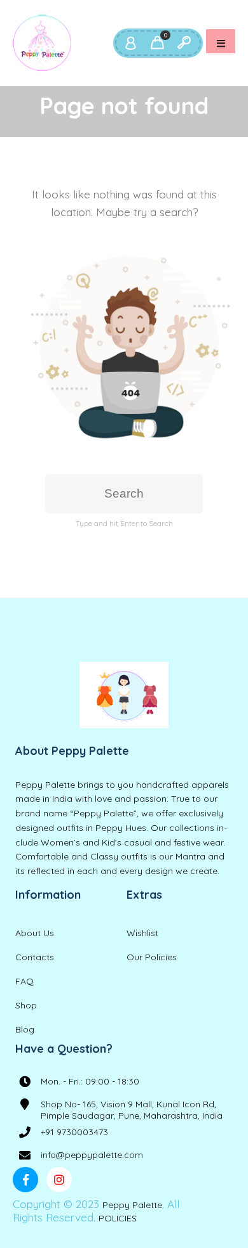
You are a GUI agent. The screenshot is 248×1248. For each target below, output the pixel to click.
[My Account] (130, 43)
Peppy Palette (132, 1205)
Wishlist (142, 933)
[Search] (183, 43)
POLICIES (118, 1218)
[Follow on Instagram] (59, 1179)
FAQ (24, 981)
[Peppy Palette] (42, 43)
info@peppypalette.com (92, 1155)
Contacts (34, 957)
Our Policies (152, 957)
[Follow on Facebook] (25, 1179)
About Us (34, 933)
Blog (24, 1029)
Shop (26, 1005)
